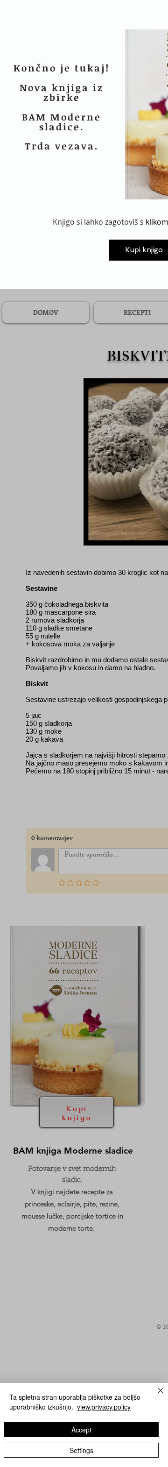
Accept (81, 1429)
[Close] (155, 1396)
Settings (81, 1450)
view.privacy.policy (104, 1406)
